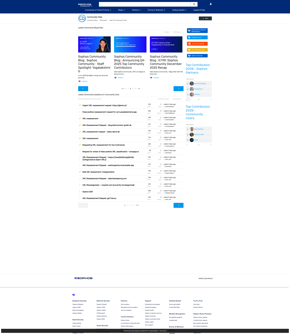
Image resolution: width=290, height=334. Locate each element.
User (211, 4)
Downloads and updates (152, 304)
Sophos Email (76, 323)
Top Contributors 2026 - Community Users (198, 112)
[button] (194, 4)
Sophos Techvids (150, 316)
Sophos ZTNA (101, 307)
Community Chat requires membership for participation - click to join (145, 331)
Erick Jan (168, 133)
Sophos (84, 81)
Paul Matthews (170, 113)
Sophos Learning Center (152, 319)
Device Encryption (78, 310)
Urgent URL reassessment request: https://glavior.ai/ (104, 105)
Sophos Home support (200, 317)
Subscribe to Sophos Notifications (198, 31)
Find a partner (125, 304)
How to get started (174, 304)
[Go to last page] (199, 99)
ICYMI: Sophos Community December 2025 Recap (166, 64)
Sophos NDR (101, 319)
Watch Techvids (197, 56)
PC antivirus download (200, 326)
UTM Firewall (101, 313)
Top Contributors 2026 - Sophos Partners (198, 69)
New (206, 18)
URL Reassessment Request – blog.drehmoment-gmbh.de (106, 125)
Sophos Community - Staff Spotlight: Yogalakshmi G (94, 65)
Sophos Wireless (102, 316)
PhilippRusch (198, 89)
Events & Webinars (155, 10)
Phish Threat (76, 326)
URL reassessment (90, 118)
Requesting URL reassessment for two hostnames (103, 145)
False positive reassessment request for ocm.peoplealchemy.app (109, 112)
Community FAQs (174, 307)
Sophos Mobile (77, 313)
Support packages (150, 307)
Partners (135, 10)
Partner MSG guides (127, 326)
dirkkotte (197, 94)
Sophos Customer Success (153, 313)
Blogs (120, 10)
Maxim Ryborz (169, 173)
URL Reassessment (198, 50)
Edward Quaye (169, 193)
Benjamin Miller (199, 134)
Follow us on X (196, 37)
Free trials (196, 304)
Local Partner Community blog (130, 323)
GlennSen (168, 153)
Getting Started (178, 10)
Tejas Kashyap (198, 129)
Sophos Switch (101, 310)
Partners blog (125, 320)
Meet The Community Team (118, 20)
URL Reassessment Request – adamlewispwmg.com (104, 178)
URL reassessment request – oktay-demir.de (101, 132)
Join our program (126, 310)
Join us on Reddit (198, 44)
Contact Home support (200, 320)
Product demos (198, 307)
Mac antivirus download (200, 323)
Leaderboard (173, 320)
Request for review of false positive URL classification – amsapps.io (110, 151)
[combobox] (145, 4)
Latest (170, 104)
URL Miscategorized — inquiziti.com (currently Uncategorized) (108, 185)
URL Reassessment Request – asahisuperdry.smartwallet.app (108, 165)
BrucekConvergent (200, 83)
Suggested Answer (80, 105)
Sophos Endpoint (77, 304)
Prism (196, 140)
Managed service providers (129, 307)
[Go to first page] (122, 88)
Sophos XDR (87, 192)
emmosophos (169, 107)
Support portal (149, 310)
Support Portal (199, 10)
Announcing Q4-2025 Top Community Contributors (129, 64)
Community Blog (92, 20)
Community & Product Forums (97, 10)
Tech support (149, 325)
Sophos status (149, 322)
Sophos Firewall (102, 304)
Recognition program (175, 317)
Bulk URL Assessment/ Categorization (98, 172)
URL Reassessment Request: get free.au (99, 198)
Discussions (103, 20)
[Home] (88, 5)
